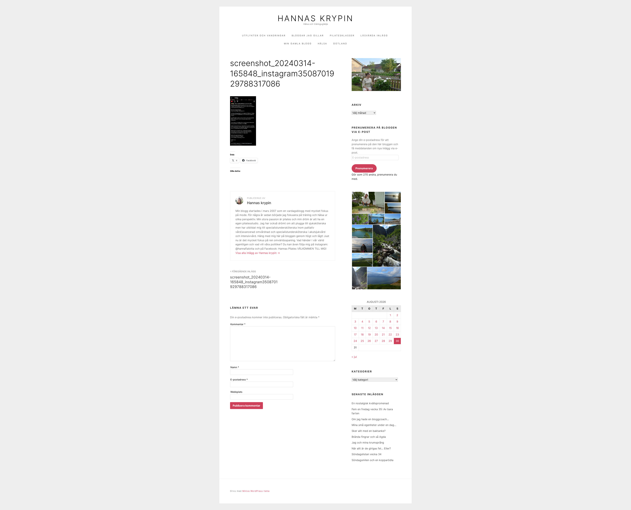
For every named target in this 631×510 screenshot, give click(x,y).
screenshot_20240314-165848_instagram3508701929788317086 (254, 279)
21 (383, 334)
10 (355, 328)
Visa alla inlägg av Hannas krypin (256, 253)
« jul (354, 356)
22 (390, 334)
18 (362, 334)
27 (376, 341)
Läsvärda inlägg (374, 35)
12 (369, 328)
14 (383, 328)
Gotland (340, 43)
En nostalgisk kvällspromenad (370, 403)
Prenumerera (364, 168)
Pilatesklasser (342, 35)
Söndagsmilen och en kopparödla (372, 460)
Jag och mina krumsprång (368, 442)
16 (397, 328)
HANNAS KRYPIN (315, 18)
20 (376, 334)
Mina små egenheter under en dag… (374, 425)
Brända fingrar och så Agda (369, 436)
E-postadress (239, 379)
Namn (234, 367)
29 (390, 341)
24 (355, 341)
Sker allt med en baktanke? (369, 430)
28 (383, 341)
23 (397, 334)
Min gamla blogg (298, 43)
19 (369, 334)
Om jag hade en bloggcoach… (370, 419)
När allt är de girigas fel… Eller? (371, 448)
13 (376, 328)
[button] (368, 202)
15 (390, 328)
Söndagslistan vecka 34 (366, 454)
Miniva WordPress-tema (255, 491)
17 (355, 334)
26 (369, 341)
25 (362, 341)
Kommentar (237, 324)
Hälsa (322, 43)
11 (362, 328)
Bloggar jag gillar (308, 35)
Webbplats (236, 391)
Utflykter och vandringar (264, 35)
